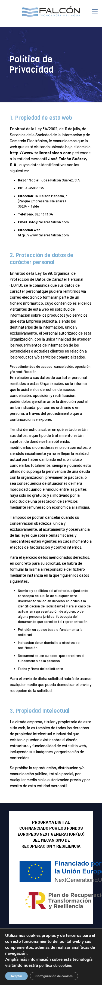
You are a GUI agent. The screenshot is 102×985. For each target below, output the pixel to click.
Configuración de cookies (54, 976)
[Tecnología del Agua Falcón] (51, 11)
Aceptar (16, 976)
